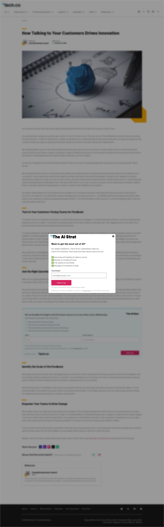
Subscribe (61, 282)
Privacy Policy (87, 290)
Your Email (56, 271)
